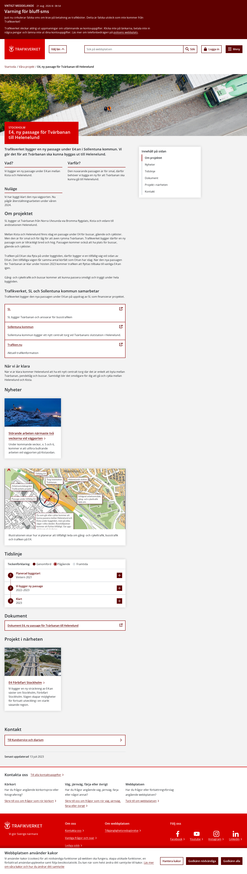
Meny (236, 49)
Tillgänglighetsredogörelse (121, 830)
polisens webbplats (125, 32)
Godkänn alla (231, 861)
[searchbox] (133, 49)
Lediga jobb (72, 845)
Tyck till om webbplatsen (141, 801)
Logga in (214, 49)
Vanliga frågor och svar (79, 838)
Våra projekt (26, 67)
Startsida (10, 67)
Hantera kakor (171, 861)
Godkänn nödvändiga (202, 861)
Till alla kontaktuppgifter (46, 775)
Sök (192, 49)
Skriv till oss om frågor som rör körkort (29, 801)
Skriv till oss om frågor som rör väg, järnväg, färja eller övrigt (93, 803)
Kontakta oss (73, 830)
